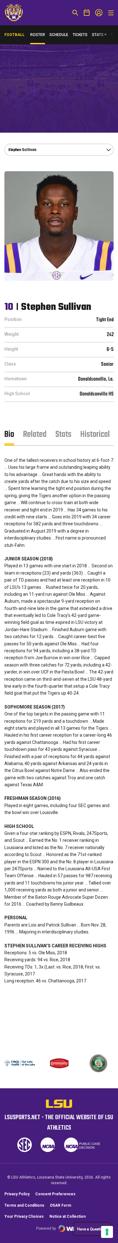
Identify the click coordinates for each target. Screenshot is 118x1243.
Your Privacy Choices (24, 1216)
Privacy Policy (17, 1194)
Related (35, 434)
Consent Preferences (55, 1194)
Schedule (58, 35)
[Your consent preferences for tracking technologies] (107, 1232)
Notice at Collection (67, 1216)
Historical (95, 434)
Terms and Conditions (24, 1205)
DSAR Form (60, 1205)
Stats (98, 35)
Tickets (80, 35)
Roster (37, 35)
